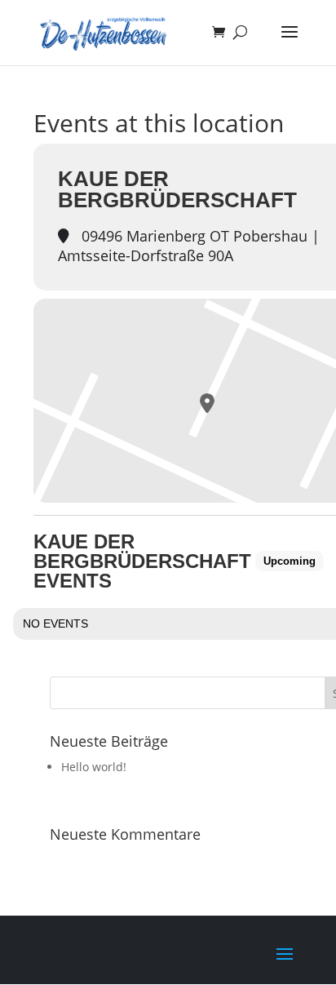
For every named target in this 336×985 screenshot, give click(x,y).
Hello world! (93, 766)
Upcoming (289, 561)
